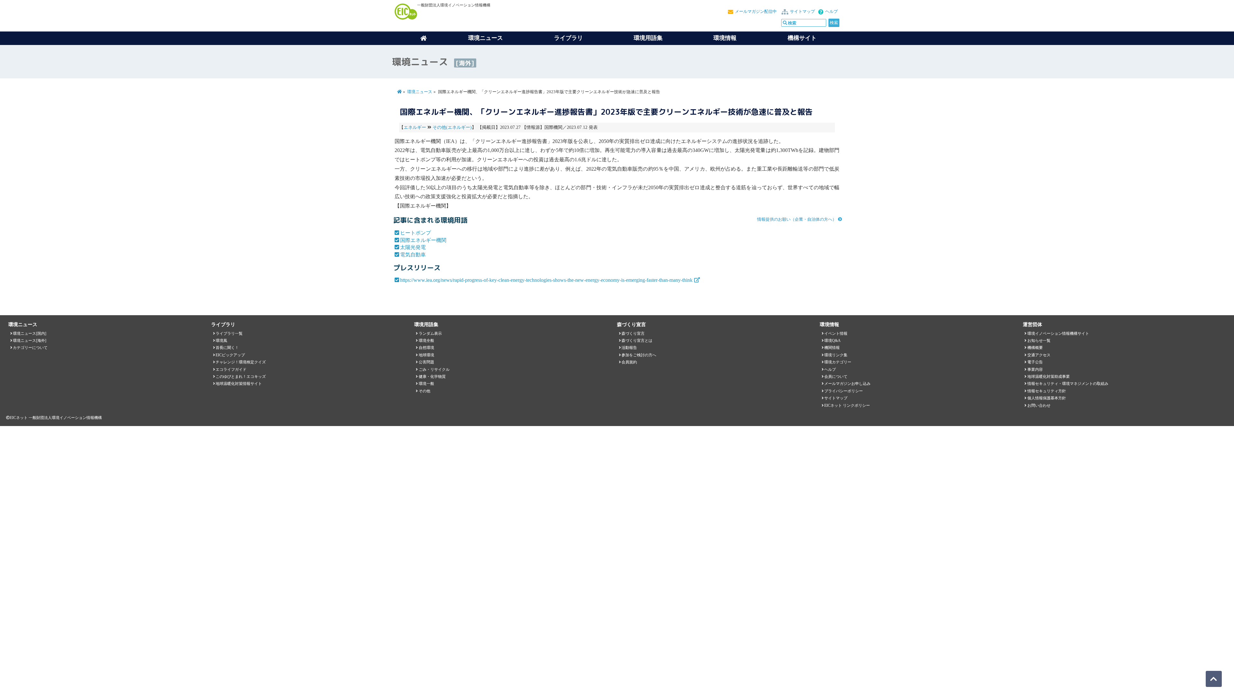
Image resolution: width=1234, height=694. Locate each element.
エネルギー (415, 127)
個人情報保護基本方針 (1046, 398)
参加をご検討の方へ (638, 355)
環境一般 (426, 383)
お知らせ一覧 (1039, 340)
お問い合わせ (1039, 405)
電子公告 (1035, 362)
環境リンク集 (835, 355)
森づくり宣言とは (636, 340)
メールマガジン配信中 (756, 11)
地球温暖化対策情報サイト (239, 383)
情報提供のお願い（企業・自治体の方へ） (796, 219)
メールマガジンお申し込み (847, 383)
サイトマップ (802, 11)
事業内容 (1035, 369)
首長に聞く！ (227, 347)
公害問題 (426, 362)
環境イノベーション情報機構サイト (1058, 333)
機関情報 (832, 347)
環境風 (221, 340)
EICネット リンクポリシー (847, 405)
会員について (835, 376)
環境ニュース (419, 92)
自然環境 (426, 347)
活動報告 (629, 347)
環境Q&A (832, 340)
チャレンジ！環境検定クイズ (241, 362)
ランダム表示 (430, 333)
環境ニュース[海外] (29, 340)
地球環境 (426, 355)
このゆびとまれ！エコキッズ (241, 376)
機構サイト (802, 38)
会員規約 (629, 362)
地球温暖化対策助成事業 (1048, 376)
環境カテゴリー (837, 362)
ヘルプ (831, 11)
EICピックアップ (230, 355)
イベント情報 (835, 333)
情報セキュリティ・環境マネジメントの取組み (1067, 383)
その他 (424, 391)
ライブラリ (568, 38)
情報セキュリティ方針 (1046, 391)
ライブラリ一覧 (229, 333)
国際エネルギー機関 (423, 240)
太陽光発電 (413, 247)
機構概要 (1035, 347)
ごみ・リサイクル (434, 369)
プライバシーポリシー (843, 391)
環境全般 (426, 340)
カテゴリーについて (30, 347)
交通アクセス (1039, 355)
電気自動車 (413, 254)
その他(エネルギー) (452, 127)
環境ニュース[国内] (29, 333)
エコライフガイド (231, 369)
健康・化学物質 (432, 376)
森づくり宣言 (633, 333)
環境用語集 (648, 38)
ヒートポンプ (415, 233)
